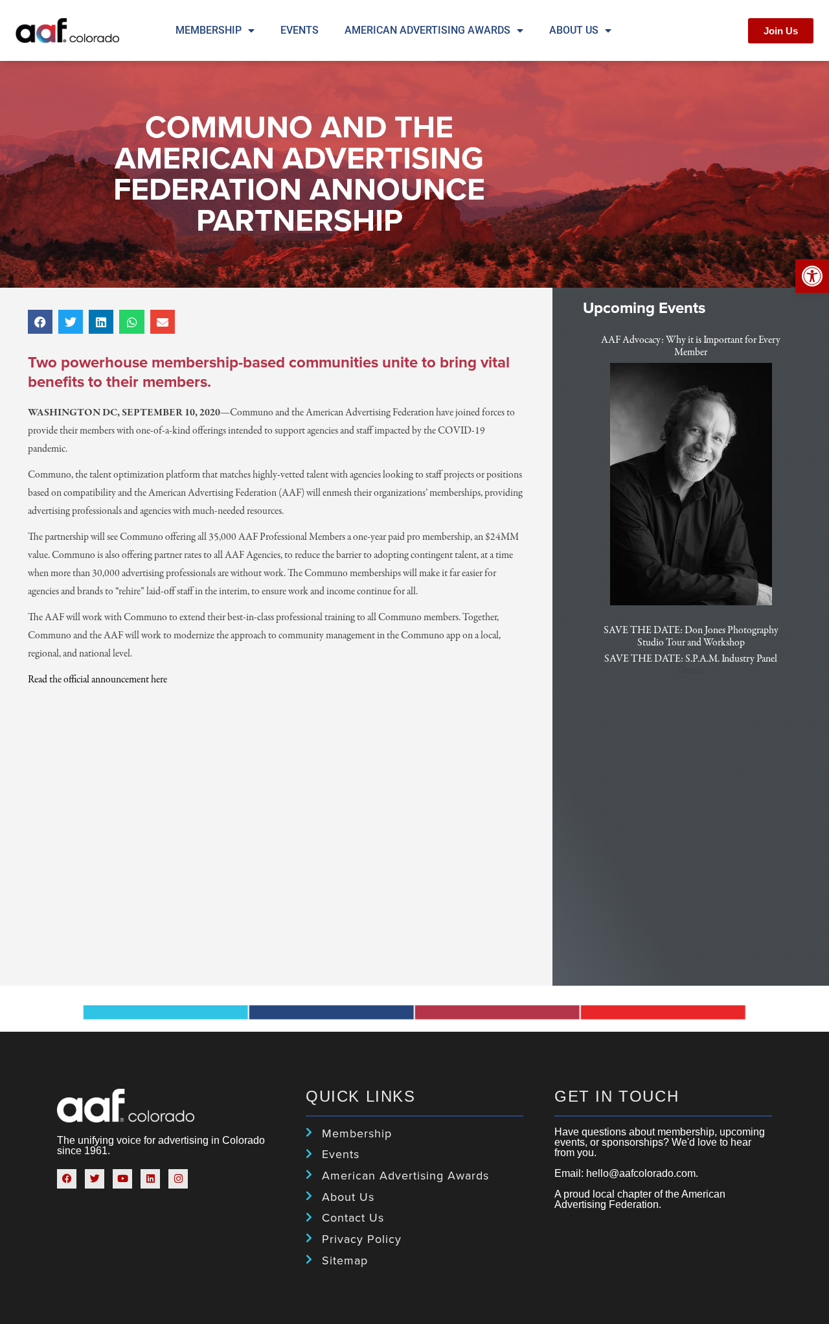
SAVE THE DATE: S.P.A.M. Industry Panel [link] (690, 659)
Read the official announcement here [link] (97, 680)
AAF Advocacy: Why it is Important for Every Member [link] (690, 346)
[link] (812, 276)
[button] (40, 322)
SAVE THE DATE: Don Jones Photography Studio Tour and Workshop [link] (691, 636)
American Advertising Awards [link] (427, 30)
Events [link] (299, 30)
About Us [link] (573, 30)
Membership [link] (209, 30)
